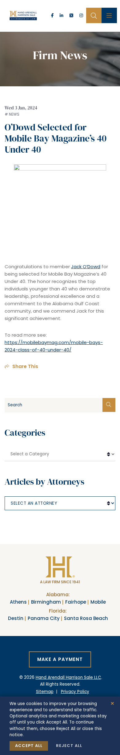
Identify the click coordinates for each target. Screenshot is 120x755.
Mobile (98, 602)
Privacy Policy (75, 692)
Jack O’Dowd (85, 266)
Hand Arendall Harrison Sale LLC (68, 677)
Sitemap (45, 692)
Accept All (28, 746)
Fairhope (75, 602)
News (14, 114)
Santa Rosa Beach (86, 618)
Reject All (69, 746)
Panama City (44, 618)
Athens (18, 602)
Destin (15, 618)
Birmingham (46, 602)
